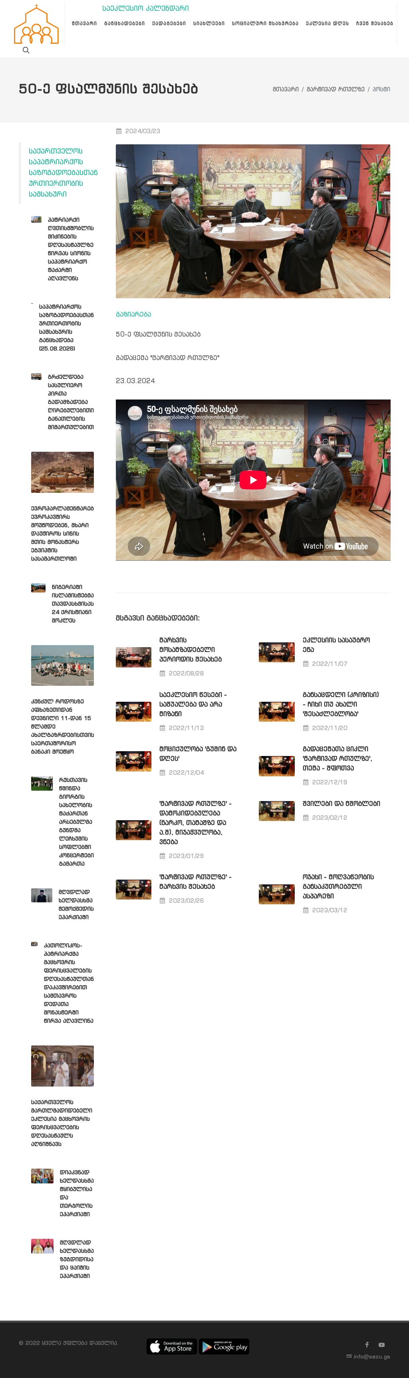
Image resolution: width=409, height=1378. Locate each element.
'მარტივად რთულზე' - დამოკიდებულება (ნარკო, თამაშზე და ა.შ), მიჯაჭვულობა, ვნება (195, 823)
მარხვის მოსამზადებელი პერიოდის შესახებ (190, 650)
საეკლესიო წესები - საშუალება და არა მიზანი (193, 705)
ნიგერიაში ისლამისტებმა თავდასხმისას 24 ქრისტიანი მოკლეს (73, 604)
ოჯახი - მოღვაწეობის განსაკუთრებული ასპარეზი (338, 887)
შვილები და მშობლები (341, 804)
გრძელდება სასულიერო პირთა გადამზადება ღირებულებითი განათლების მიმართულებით (71, 402)
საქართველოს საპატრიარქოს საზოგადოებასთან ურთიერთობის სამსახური (63, 173)
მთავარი (286, 90)
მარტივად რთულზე (336, 90)
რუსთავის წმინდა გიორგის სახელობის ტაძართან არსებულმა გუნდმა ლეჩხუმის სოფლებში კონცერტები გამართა (76, 822)
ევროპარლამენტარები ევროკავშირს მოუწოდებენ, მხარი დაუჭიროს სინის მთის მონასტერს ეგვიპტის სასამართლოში (64, 534)
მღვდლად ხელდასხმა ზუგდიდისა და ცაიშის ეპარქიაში (77, 1259)
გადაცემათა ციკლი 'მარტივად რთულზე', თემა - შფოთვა (337, 759)
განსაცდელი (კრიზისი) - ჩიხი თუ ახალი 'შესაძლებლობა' (341, 705)
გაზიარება (133, 314)
